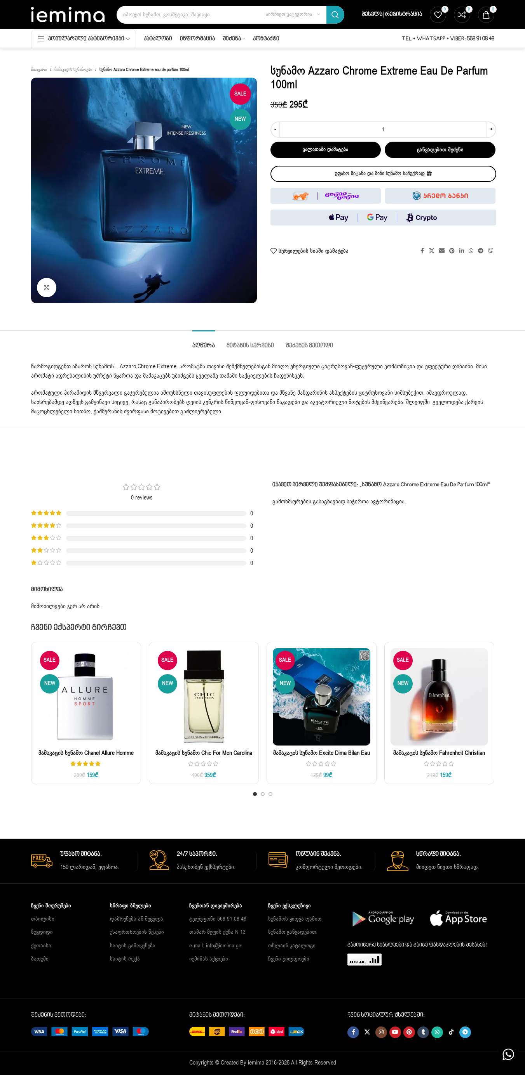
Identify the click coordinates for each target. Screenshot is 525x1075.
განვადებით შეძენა (440, 149)
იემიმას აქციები (208, 958)
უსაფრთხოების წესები (137, 932)
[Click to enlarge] (46, 287)
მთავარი (39, 70)
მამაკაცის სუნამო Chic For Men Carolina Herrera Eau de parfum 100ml (203, 757)
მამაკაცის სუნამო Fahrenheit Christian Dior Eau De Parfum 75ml (439, 757)
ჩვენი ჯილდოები (288, 958)
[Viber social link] (491, 251)
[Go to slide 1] (255, 794)
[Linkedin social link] (461, 251)
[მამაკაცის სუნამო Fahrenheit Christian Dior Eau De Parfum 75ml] (439, 697)
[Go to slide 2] (263, 794)
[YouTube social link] (395, 1032)
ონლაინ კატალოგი (292, 945)
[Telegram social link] (481, 251)
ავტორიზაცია (387, 501)
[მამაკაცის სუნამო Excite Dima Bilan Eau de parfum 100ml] (321, 697)
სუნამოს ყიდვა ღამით (295, 918)
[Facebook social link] (422, 251)
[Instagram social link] (381, 1032)
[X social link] (432, 251)
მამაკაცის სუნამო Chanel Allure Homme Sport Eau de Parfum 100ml (86, 757)
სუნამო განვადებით (292, 932)
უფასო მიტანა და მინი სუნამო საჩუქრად (380, 173)
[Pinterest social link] (452, 251)
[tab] (203, 342)
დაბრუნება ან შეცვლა (136, 918)
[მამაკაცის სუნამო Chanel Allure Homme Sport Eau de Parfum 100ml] (86, 697)
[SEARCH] (335, 15)
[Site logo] (68, 14)
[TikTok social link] (451, 1032)
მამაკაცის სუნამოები (73, 70)
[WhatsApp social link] (471, 251)
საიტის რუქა (125, 958)
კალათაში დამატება (325, 149)
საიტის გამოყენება (132, 945)
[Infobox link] (84, 861)
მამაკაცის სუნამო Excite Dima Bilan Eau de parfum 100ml (321, 757)
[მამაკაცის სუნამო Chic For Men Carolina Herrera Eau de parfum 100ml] (204, 697)
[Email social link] (442, 251)
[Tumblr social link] (423, 1032)
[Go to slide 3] (270, 794)
